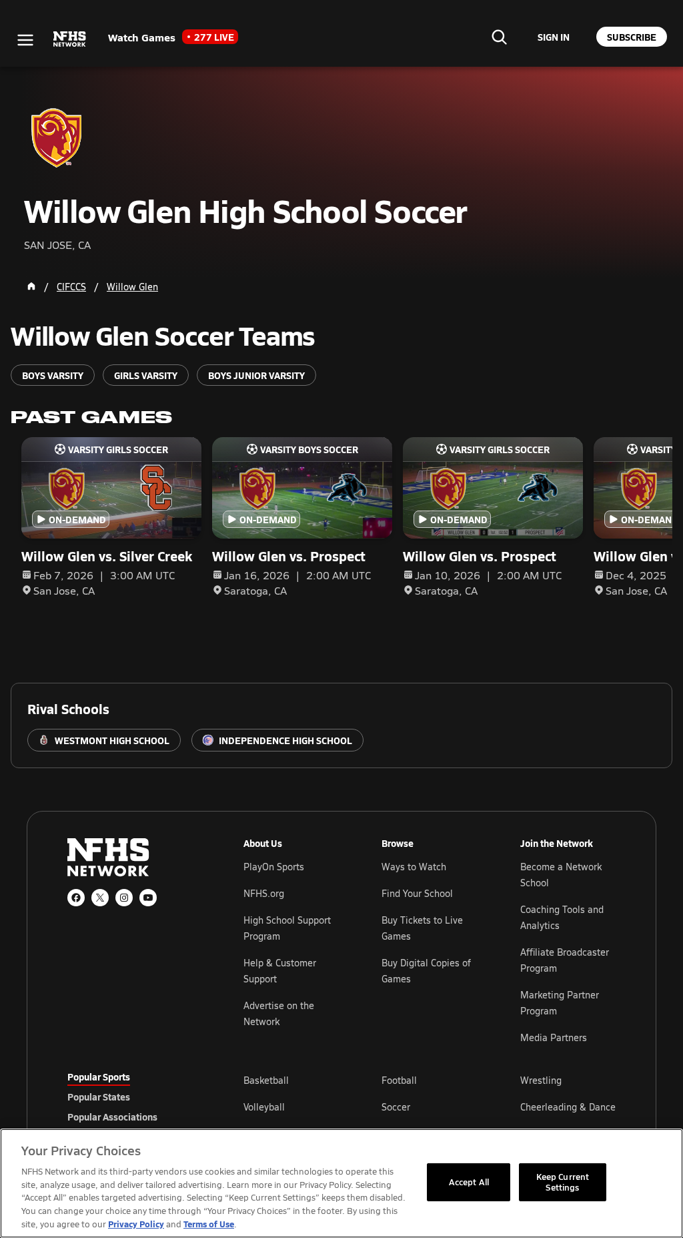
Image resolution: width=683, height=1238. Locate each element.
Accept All (469, 1182)
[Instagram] (124, 897)
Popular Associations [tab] (112, 1116)
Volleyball (264, 1107)
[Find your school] (499, 37)
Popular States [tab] (98, 1096)
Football (399, 1080)
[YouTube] (148, 897)
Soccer (396, 1107)
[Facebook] (76, 897)
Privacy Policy (136, 1223)
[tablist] (134, 1096)
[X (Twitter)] (100, 897)
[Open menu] (25, 40)
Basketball (266, 1080)
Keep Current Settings (563, 1182)
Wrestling (541, 1080)
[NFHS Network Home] (70, 39)
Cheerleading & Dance (568, 1107)
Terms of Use (208, 1223)
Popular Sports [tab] (98, 1076)
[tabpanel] (429, 1106)
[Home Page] (31, 286)
